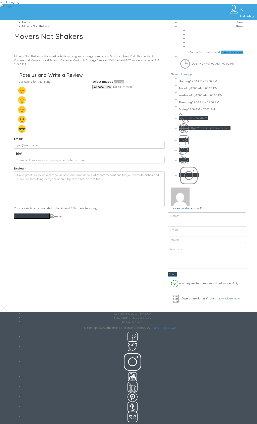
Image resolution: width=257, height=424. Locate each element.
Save (239, 22)
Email (18, 139)
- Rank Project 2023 (163, 328)
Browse (119, 81)
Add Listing (7, 2)
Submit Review (233, 52)
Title (18, 153)
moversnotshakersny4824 (187, 208)
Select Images (102, 81)
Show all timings (181, 74)
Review (20, 168)
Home (26, 22)
